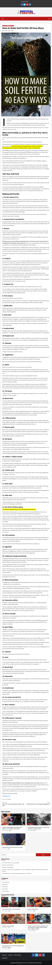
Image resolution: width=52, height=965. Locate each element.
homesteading (8, 799)
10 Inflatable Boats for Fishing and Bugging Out (38, 803)
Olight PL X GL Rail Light (7, 867)
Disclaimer (5, 958)
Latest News (5, 25)
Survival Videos (5, 891)
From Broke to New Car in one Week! (10, 862)
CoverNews (31, 962)
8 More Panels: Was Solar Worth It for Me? (12, 847)
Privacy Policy (17, 955)
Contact (10, 955)
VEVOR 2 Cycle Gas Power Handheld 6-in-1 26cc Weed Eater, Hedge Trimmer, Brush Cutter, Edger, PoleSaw (25, 870)
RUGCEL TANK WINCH (8, 865)
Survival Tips (11, 25)
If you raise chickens (22, 478)
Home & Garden (5, 882)
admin (12, 30)
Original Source (6, 796)
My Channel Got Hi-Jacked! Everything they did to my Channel (16, 873)
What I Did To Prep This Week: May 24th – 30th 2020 (13, 804)
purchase (9, 182)
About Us (4, 955)
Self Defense (5, 886)
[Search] (49, 19)
